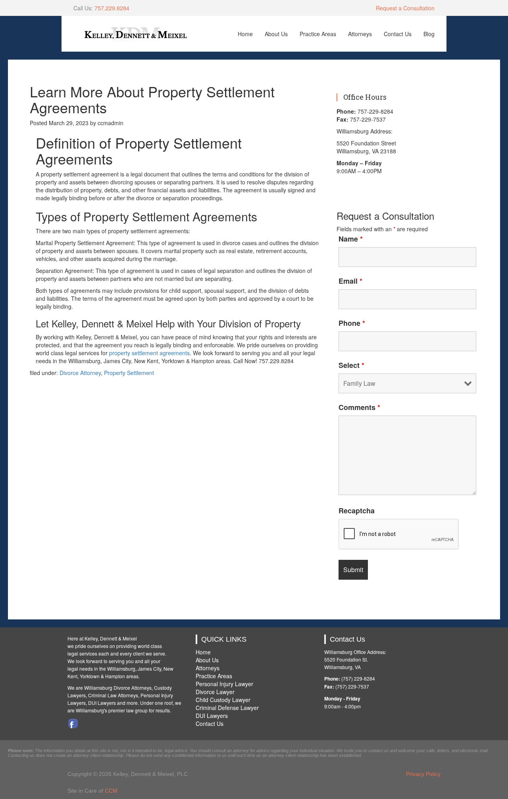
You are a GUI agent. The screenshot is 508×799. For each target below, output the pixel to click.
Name (351, 239)
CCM (111, 790)
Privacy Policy (423, 774)
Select (351, 365)
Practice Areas (318, 34)
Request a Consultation (405, 8)
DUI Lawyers (212, 716)
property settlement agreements (149, 353)
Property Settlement (129, 373)
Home (245, 34)
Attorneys (360, 34)
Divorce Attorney (80, 373)
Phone (352, 323)
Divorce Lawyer (215, 692)
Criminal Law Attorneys (113, 695)
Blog (429, 34)
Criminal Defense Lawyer (227, 708)
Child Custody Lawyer (223, 700)
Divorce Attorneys (133, 687)
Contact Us (398, 34)
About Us (276, 34)
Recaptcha (357, 511)
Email (350, 281)
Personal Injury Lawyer (224, 684)
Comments (359, 407)
